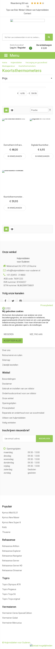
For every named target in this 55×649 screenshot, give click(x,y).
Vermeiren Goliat (10, 618)
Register (22, 48)
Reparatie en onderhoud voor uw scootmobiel (23, 413)
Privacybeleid (8, 408)
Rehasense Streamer (12, 570)
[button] (14, 130)
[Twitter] (13, 301)
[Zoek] (49, 37)
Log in (13, 48)
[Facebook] (5, 301)
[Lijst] (12, 110)
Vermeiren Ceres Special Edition (17, 613)
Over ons (6, 350)
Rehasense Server (10, 560)
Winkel (22, 10)
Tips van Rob (12, 10)
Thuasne (6, 532)
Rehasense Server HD (12, 565)
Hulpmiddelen (16, 63)
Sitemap (6, 360)
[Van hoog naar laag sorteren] (50, 110)
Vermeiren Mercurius (12, 623)
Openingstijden (9, 403)
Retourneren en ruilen (12, 355)
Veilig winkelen (9, 422)
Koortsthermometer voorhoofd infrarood (23, 197)
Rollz (4, 527)
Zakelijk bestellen (10, 365)
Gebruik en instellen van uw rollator (18, 388)
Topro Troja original (11, 599)
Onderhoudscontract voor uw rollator (19, 393)
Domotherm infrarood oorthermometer (22, 145)
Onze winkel (7, 398)
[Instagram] (20, 301)
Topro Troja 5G (9, 594)
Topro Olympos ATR (11, 584)
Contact (27, 13)
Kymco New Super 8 (11, 522)
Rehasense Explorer (11, 551)
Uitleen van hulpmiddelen (37, 10)
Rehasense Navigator (12, 556)
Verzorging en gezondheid (37, 63)
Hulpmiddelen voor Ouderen (23, 260)
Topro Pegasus (9, 589)
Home (4, 63)
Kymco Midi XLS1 (10, 512)
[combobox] (23, 37)
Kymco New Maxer (10, 517)
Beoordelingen (9, 379)
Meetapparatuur (8, 66)
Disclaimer (7, 384)
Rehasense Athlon (10, 546)
